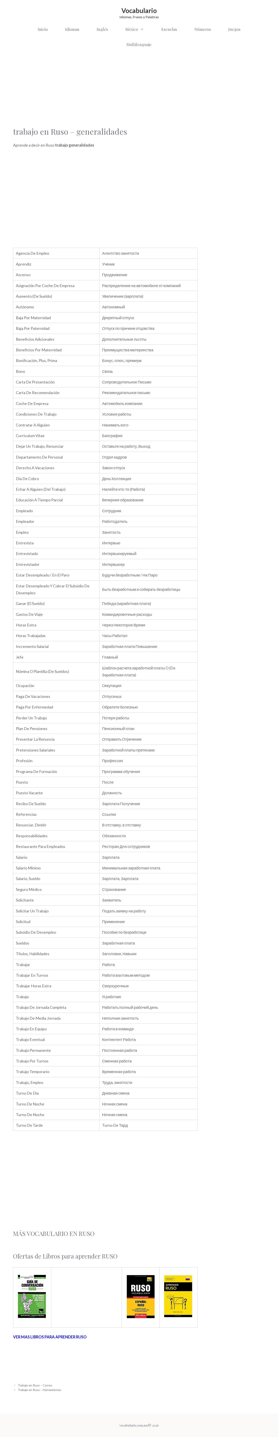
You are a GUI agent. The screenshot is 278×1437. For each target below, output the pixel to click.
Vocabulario (139, 10)
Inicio (43, 29)
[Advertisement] (105, 86)
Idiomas (72, 29)
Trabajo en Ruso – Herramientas (39, 1390)
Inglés (102, 29)
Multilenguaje (139, 44)
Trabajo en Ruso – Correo (35, 1385)
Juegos (234, 29)
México (131, 29)
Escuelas (169, 29)
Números (202, 29)
